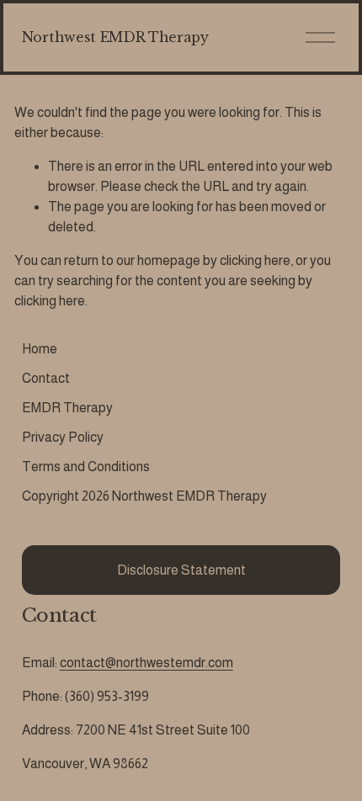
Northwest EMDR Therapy (115, 37)
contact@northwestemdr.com (146, 662)
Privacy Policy (63, 437)
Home (39, 349)
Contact (46, 378)
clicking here (255, 260)
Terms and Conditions (86, 466)
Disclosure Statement (181, 570)
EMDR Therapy (67, 407)
